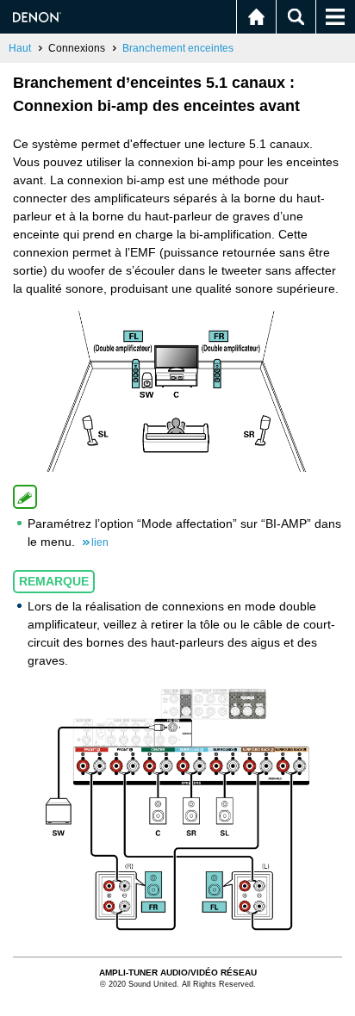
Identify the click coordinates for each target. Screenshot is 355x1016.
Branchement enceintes (178, 48)
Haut (20, 48)
